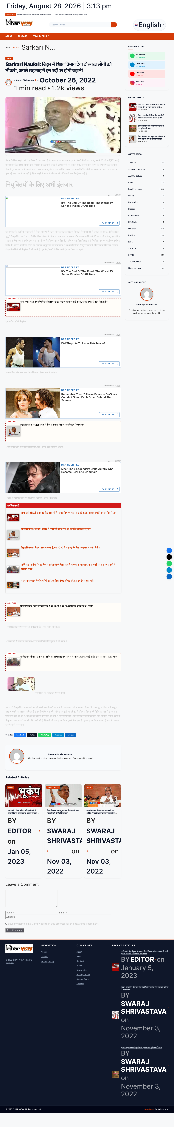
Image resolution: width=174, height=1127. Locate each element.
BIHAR (16, 47)
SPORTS (132, 248)
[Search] (114, 25)
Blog (79, 956)
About (8, 36)
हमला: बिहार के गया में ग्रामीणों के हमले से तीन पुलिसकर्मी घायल (151, 127)
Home (7, 47)
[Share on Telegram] (169, 570)
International (133, 215)
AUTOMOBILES (135, 176)
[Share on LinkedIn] (169, 576)
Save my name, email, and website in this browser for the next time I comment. (53, 923)
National (132, 229)
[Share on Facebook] (169, 550)
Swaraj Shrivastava (25, 80)
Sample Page (83, 979)
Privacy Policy (41, 36)
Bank (130, 182)
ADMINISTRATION (136, 169)
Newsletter (82, 970)
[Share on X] (169, 557)
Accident (132, 163)
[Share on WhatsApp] (169, 563)
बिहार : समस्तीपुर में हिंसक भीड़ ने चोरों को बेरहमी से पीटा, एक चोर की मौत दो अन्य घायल (151, 117)
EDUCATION (133, 202)
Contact (22, 36)
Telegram (58, 735)
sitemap (80, 983)
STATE (131, 255)
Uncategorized (135, 268)
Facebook (20, 735)
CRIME (131, 196)
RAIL (130, 242)
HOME (79, 965)
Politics (131, 235)
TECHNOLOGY (135, 261)
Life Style (132, 222)
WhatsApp (45, 735)
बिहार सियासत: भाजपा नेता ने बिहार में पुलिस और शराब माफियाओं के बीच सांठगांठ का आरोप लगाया (30, 14)
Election (131, 209)
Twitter (32, 735)
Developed (150, 1109)
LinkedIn (71, 735)
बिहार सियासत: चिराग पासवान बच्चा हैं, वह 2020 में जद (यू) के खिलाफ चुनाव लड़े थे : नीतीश (56, 606)
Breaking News (135, 189)
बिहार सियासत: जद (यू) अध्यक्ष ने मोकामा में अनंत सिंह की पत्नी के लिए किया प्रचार (52, 424)
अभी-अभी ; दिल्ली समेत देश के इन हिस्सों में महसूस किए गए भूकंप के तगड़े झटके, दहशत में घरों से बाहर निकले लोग (63, 301)
